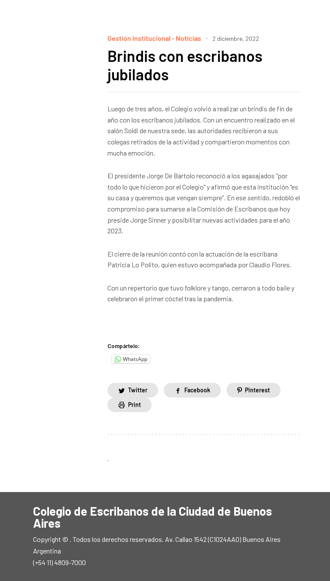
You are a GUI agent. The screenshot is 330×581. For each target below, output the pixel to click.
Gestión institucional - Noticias (154, 38)
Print (134, 404)
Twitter (137, 390)
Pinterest (257, 390)
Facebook (197, 390)
